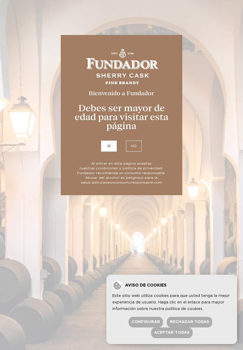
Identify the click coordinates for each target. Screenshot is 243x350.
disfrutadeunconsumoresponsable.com (127, 182)
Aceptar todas (172, 333)
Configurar (146, 322)
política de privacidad (142, 168)
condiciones (107, 168)
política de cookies (183, 309)
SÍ (109, 146)
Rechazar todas (189, 322)
